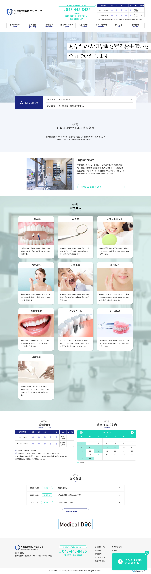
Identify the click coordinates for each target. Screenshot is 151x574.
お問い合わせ (117, 547)
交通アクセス (100, 561)
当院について (100, 547)
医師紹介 (98, 550)
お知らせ (115, 550)
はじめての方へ (101, 557)
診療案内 (98, 554)
